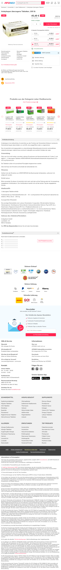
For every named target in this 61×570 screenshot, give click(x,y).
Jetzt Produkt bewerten (45, 241)
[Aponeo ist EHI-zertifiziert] (16, 271)
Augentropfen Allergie (7, 432)
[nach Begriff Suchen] (43, 2)
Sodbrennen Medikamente (29, 403)
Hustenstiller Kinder (27, 441)
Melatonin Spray (46, 406)
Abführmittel (25, 412)
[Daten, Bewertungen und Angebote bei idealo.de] (46, 271)
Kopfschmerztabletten (7, 401)
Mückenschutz (46, 438)
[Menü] (2, 3)
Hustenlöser (25, 429)
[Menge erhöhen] (40, 24)
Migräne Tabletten (6, 403)
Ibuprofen (4, 410)
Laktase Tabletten (47, 415)
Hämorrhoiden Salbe (27, 410)
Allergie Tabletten (6, 429)
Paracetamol (4, 412)
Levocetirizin (4, 438)
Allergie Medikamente (7, 427)
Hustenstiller (25, 427)
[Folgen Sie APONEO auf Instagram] (41, 369)
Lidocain (24, 417)
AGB (7, 450)
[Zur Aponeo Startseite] (9, 3)
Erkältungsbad (26, 434)
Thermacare (25, 406)
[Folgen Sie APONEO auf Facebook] (33, 369)
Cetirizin (3, 436)
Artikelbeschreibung (8, 140)
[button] (59, 117)
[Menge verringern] (33, 24)
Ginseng (44, 417)
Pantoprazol (45, 434)
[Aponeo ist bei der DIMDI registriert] (23, 271)
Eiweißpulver (45, 403)
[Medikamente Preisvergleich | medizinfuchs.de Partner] (53, 271)
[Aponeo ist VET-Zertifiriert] (31, 271)
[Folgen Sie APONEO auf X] (37, 369)
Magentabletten (26, 415)
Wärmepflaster (26, 401)
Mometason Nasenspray (8, 434)
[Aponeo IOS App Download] (36, 378)
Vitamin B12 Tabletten (48, 410)
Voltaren (24, 408)
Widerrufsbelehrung (16, 450)
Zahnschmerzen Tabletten (8, 417)
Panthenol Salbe (46, 441)
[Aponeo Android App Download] (46, 378)
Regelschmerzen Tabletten (8, 415)
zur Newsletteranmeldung (40, 335)
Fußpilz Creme (46, 436)
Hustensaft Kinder (27, 443)
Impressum (43, 450)
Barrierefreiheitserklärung (37, 452)
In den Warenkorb (51, 24)
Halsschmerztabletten (28, 432)
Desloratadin (4, 443)
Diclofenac (4, 408)
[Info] (58, 53)
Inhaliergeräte (25, 438)
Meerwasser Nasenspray (28, 436)
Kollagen (44, 408)
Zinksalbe (44, 432)
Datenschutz (51, 450)
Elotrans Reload (46, 401)
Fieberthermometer (47, 427)
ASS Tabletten (5, 406)
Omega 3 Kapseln (47, 412)
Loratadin (4, 441)
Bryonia (44, 443)
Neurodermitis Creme (48, 429)
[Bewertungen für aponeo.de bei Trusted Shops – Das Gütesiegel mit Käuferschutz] (8, 271)
